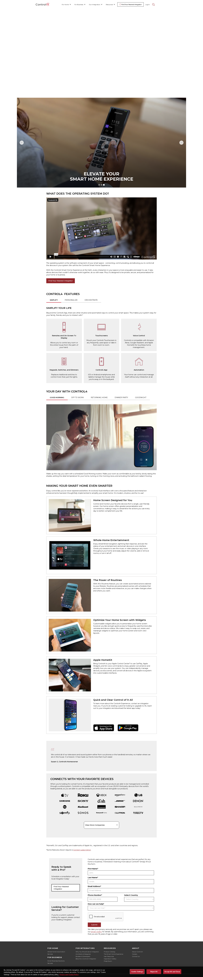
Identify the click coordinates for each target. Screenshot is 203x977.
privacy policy (96, 932)
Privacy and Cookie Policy (69, 974)
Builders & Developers (83, 956)
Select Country (131, 895)
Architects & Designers (83, 954)
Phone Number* (95, 895)
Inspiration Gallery (110, 959)
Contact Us (136, 956)
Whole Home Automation (56, 952)
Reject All (153, 971)
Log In (147, 4)
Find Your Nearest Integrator (60, 281)
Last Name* (93, 877)
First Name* (93, 869)
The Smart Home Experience (113, 954)
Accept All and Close (172, 971)
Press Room (108, 961)
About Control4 (137, 952)
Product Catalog (109, 952)
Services (50, 954)
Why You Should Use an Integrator (87, 952)
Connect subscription (82, 850)
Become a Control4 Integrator (86, 959)
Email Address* (94, 886)
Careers (134, 954)
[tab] (53, 300)
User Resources (109, 956)
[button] (66, 4)
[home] (43, 4)
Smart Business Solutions (55, 961)
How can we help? (96, 904)
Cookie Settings (137, 971)
